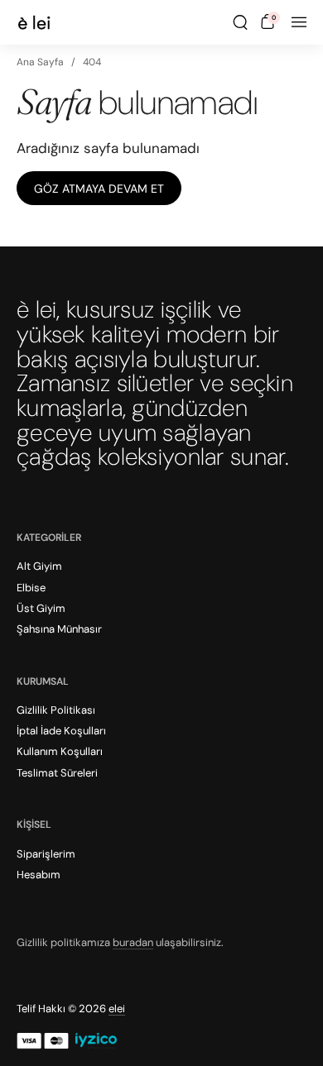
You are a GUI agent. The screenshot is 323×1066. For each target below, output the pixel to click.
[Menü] (299, 22)
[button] (240, 22)
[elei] (34, 22)
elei (116, 1008)
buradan (133, 942)
